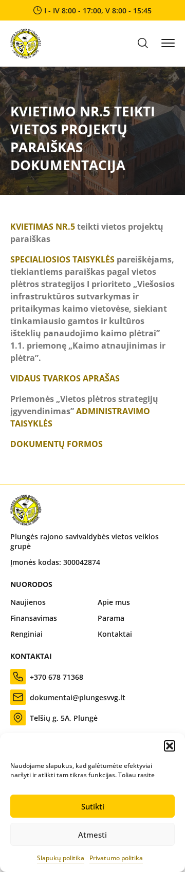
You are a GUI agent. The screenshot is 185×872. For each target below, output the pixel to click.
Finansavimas (33, 618)
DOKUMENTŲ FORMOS (56, 444)
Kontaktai (115, 634)
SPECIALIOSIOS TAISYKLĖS (62, 259)
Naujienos (28, 602)
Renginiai (26, 634)
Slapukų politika (60, 858)
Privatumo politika (116, 858)
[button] (169, 746)
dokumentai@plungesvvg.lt (77, 697)
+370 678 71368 (56, 677)
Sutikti (92, 806)
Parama (111, 618)
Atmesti (92, 834)
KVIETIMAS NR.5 (42, 226)
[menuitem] (48, 602)
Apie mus (114, 602)
